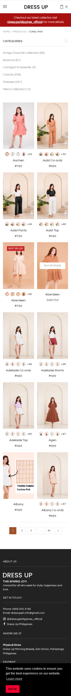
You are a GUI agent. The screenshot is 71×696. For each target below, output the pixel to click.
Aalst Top (52, 230)
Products (19, 31)
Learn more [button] (14, 678)
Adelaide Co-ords (18, 370)
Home (6, 31)
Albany (18, 504)
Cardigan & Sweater (19, 67)
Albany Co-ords (52, 510)
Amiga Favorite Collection (24, 52)
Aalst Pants (18, 230)
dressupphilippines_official (25, 22)
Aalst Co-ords (52, 160)
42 (49, 530)
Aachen (18, 160)
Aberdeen (18, 300)
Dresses (12, 81)
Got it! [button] (12, 688)
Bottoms (12, 60)
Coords (12, 74)
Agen (52, 440)
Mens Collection (17, 89)
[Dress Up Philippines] (35, 6)
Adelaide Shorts (52, 370)
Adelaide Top (18, 440)
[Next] (58, 530)
